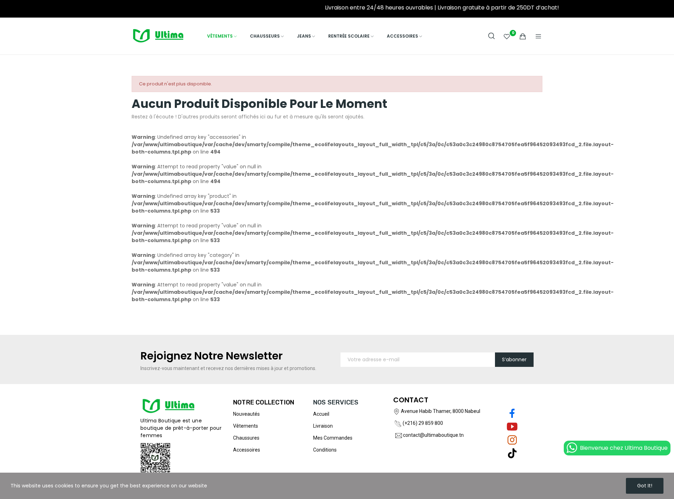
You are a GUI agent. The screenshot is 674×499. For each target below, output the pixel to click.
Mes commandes (332, 438)
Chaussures (246, 438)
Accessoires (246, 450)
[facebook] (512, 413)
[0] (506, 36)
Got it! (644, 485)
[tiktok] (512, 453)
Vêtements (245, 426)
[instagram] (512, 440)
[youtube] (512, 427)
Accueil (321, 414)
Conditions (325, 450)
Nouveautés (246, 414)
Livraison (323, 426)
